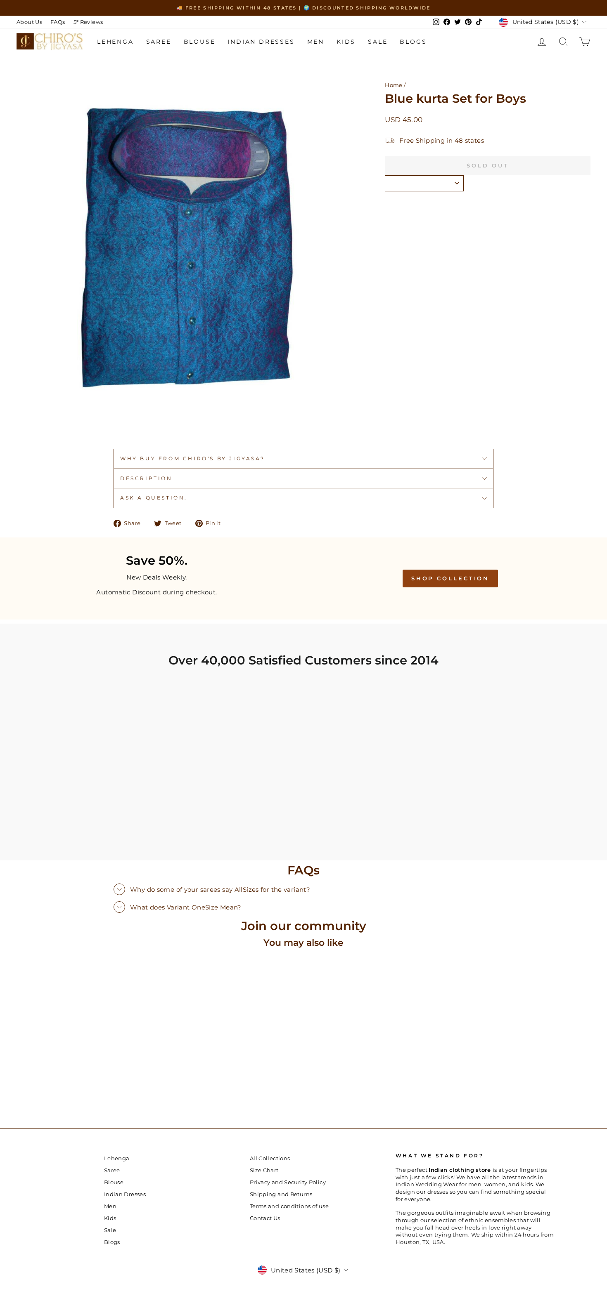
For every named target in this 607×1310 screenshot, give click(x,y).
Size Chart (264, 1170)
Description (146, 478)
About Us (29, 22)
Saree (158, 41)
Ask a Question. (153, 498)
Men (315, 41)
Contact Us (265, 1218)
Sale (377, 41)
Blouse (200, 41)
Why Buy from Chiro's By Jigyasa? (192, 458)
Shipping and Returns (281, 1194)
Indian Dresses (261, 41)
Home (394, 85)
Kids (346, 41)
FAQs (57, 22)
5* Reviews (88, 22)
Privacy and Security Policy (288, 1182)
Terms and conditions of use (289, 1206)
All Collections (270, 1158)
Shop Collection (450, 578)
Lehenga (115, 41)
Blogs (413, 41)
